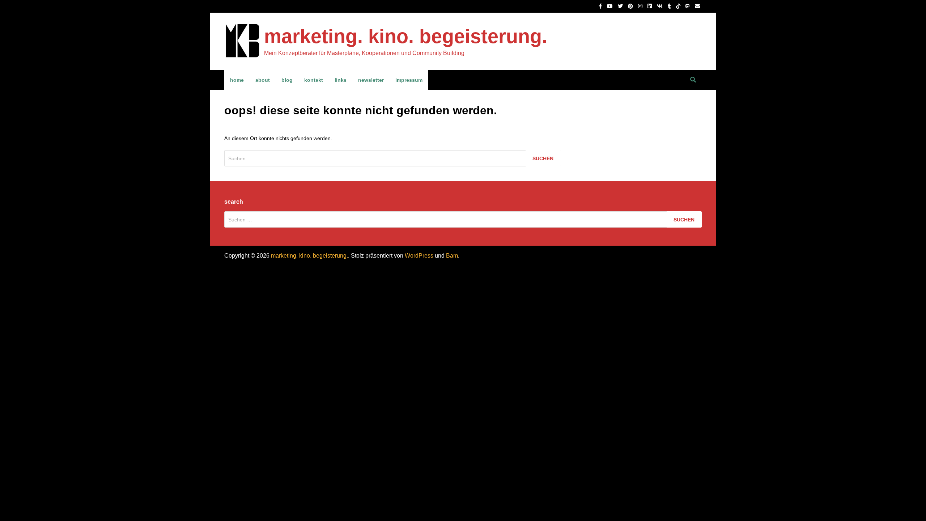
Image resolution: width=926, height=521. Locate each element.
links (341, 80)
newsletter (371, 80)
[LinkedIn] (650, 6)
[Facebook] (601, 6)
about (262, 80)
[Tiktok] (679, 6)
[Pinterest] (631, 6)
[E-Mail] (697, 6)
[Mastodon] (688, 6)
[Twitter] (621, 6)
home (237, 80)
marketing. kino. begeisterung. (405, 36)
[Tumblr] (670, 6)
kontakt (313, 80)
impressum (408, 80)
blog (287, 80)
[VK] (660, 6)
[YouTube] (610, 6)
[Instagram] (641, 6)
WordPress (419, 256)
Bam (452, 256)
